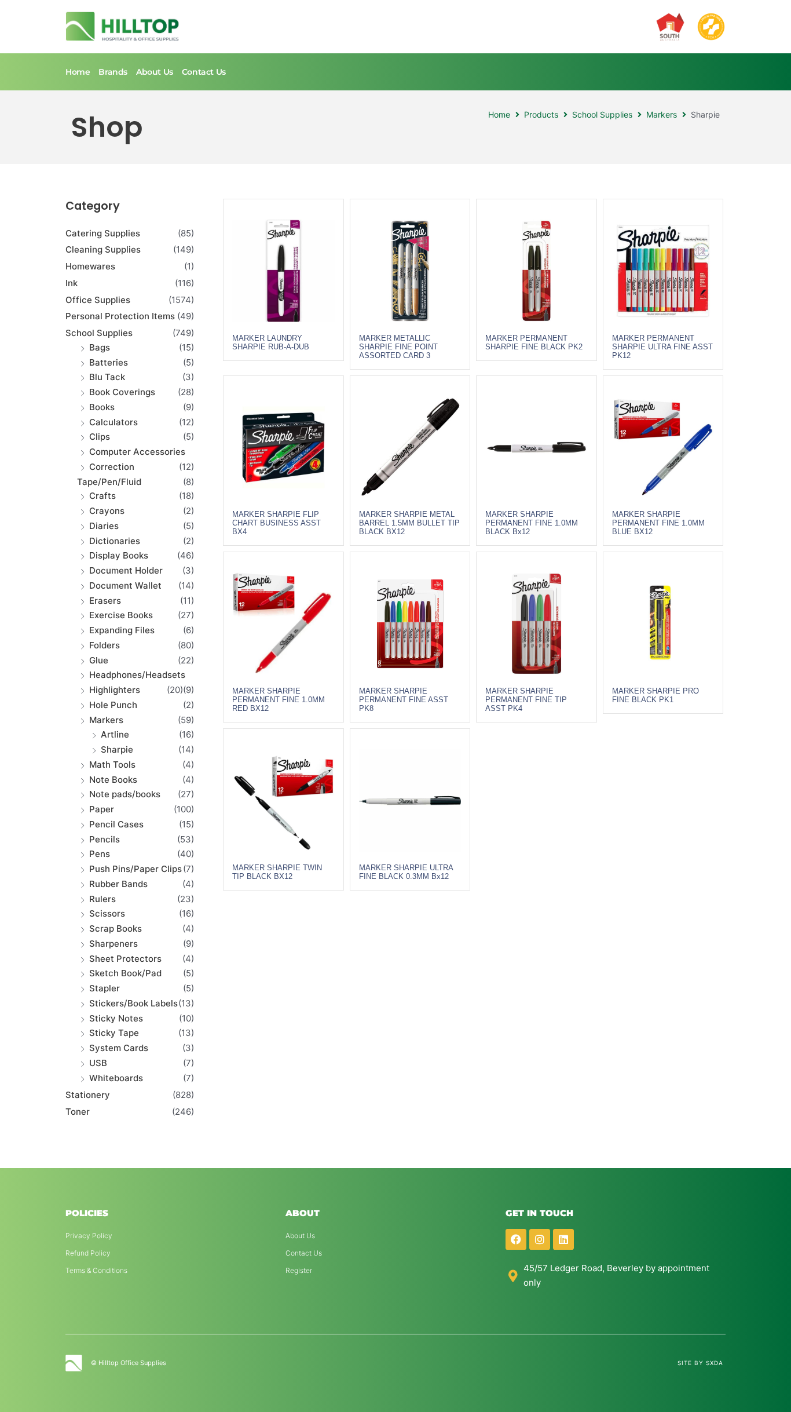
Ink (71, 283)
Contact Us (204, 72)
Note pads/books (124, 794)
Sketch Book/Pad (125, 973)
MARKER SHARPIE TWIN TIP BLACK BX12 (277, 872)
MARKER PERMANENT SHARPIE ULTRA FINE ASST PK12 (662, 347)
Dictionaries (114, 540)
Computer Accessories (137, 451)
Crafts (102, 495)
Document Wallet (125, 585)
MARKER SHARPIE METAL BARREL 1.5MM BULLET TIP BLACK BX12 (409, 523)
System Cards (118, 1047)
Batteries (108, 362)
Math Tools (112, 764)
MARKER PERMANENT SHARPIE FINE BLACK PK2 (534, 342)
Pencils (104, 839)
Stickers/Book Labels (133, 1003)
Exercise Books (121, 615)
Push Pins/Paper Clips (135, 868)
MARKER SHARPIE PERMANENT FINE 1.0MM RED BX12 (278, 700)
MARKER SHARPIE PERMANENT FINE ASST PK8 (403, 700)
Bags (99, 347)
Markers (661, 114)
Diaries (104, 525)
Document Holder (126, 570)
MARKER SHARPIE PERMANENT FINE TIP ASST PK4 (526, 700)
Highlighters (114, 689)
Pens (99, 853)
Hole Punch (113, 704)
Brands (112, 72)
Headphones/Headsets (137, 674)
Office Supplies (97, 299)
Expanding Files (122, 630)
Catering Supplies (102, 233)
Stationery (87, 1094)
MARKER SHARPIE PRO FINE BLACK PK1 (655, 695)
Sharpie (117, 749)
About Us (154, 72)
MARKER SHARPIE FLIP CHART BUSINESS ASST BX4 (276, 523)
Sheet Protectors (125, 958)
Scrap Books (115, 928)
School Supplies (602, 114)
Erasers (105, 600)
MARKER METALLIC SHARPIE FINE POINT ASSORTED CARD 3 (398, 347)
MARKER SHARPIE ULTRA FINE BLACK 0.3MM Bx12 (406, 872)
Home (77, 72)
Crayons (106, 510)
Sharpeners (113, 943)
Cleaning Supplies (103, 249)
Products (541, 114)
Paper (101, 809)
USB (98, 1062)
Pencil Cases (116, 824)
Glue (98, 660)
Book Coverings (122, 391)
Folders (104, 645)
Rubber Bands (118, 883)
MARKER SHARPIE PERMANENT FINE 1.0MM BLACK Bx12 (531, 523)
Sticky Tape (114, 1032)
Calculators (113, 422)
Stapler (104, 988)
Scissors (107, 913)
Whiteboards (116, 1077)
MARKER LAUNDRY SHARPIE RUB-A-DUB (270, 342)
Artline (115, 734)
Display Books (118, 555)
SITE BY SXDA (700, 1362)
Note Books (113, 779)
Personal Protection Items (120, 316)
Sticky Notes (116, 1018)
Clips (99, 436)
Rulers (102, 898)
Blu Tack (107, 376)
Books (102, 407)
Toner (77, 1111)
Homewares (90, 266)
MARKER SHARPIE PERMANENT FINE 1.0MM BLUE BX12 (658, 523)
